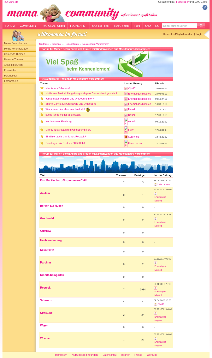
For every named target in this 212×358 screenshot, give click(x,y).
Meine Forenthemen (15, 43)
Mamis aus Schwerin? (58, 88)
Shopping (152, 25)
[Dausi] (126, 109)
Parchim (45, 262)
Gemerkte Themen (14, 54)
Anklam (45, 193)
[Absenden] (201, 25)
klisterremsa (135, 143)
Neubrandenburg (51, 240)
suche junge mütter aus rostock (63, 114)
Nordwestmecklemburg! (59, 121)
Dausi (131, 109)
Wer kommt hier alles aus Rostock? (66, 109)
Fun (137, 25)
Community (28, 25)
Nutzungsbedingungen (85, 354)
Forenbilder (10, 75)
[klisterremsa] (126, 143)
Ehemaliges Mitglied (139, 93)
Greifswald (47, 218)
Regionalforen (53, 25)
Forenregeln (11, 81)
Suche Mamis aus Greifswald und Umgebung (71, 103)
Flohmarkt (78, 25)
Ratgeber (121, 25)
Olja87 (132, 88)
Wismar (45, 338)
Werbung (152, 354)
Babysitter (100, 25)
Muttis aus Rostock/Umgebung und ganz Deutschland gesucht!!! (81, 93)
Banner (125, 354)
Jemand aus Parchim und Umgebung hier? (70, 98)
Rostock (45, 287)
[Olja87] (126, 88)
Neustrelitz (47, 249)
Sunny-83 (133, 136)
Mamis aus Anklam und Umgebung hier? (68, 129)
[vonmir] (126, 121)
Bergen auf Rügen (51, 205)
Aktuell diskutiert (13, 64)
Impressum (61, 354)
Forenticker (10, 70)
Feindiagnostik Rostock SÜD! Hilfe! (65, 143)
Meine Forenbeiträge (16, 48)
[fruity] (126, 130)
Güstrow (45, 230)
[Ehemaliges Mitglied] (126, 94)
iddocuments (164, 184)
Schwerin (46, 300)
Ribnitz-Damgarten (52, 275)
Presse (138, 354)
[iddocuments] (155, 184)
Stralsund (46, 312)
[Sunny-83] (126, 137)
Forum (10, 25)
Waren (44, 325)
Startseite (44, 44)
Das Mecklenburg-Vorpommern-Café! (63, 180)
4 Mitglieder (182, 1)
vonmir (132, 121)
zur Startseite (11, 2)
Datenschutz (109, 354)
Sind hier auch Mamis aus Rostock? (66, 136)
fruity (131, 129)
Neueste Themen (14, 59)
